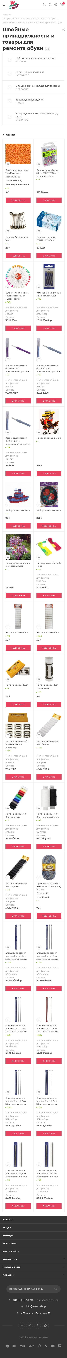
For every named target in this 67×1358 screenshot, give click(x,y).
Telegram (29, 1325)
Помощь (8, 1275)
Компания (9, 1259)
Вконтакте (21, 1325)
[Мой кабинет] (55, 4)
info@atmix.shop (36, 1306)
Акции (6, 1227)
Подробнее (18, 200)
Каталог (8, 1219)
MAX (45, 1325)
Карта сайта (10, 1251)
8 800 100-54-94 (23, 1300)
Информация (11, 1267)
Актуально (9, 1243)
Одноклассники (37, 1325)
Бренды (7, 1235)
